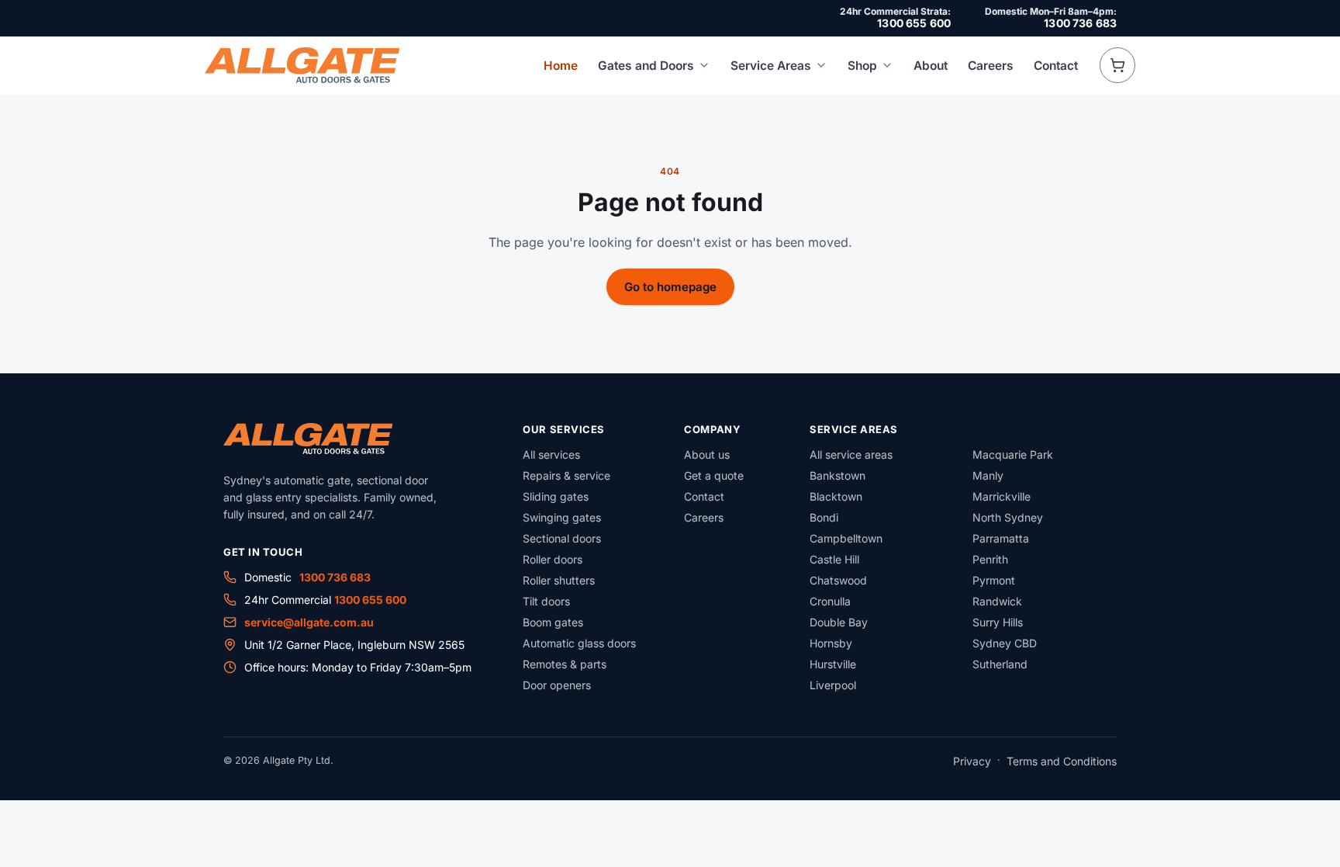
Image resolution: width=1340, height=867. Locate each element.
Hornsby (831, 643)
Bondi (824, 517)
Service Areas (770, 65)
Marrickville (1001, 496)
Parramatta (1000, 538)
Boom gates (553, 622)
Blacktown (836, 496)
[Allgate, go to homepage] (302, 65)
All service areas (851, 454)
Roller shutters (559, 580)
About (930, 65)
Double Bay (839, 622)
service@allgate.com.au (309, 622)
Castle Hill (834, 559)
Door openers (557, 685)
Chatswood (838, 580)
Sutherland (999, 664)
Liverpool (833, 685)
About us (707, 454)
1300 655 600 (914, 22)
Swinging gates (562, 517)
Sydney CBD (1004, 643)
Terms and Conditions (1062, 761)
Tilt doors (546, 601)
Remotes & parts (564, 664)
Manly (987, 475)
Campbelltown (846, 538)
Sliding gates (556, 496)
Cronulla (830, 601)
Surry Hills (997, 622)
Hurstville (833, 664)
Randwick (997, 601)
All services (551, 454)
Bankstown (837, 475)
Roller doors (552, 559)
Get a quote (714, 475)
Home (561, 65)
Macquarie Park (1012, 454)
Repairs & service (566, 475)
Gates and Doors (646, 65)
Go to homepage (670, 286)
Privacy (972, 761)
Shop (862, 65)
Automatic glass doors (579, 643)
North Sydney (1007, 517)
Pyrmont (993, 580)
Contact (1056, 65)
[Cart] (1117, 65)
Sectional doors (562, 538)
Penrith (990, 559)
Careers (991, 65)
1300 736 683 (1080, 22)
